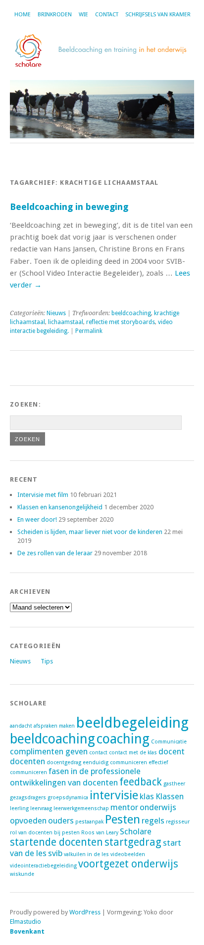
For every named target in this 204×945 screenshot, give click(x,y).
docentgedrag (64, 762)
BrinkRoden (55, 14)
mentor (124, 807)
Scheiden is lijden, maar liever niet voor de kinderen (89, 531)
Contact (106, 14)
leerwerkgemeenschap (81, 808)
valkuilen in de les (86, 854)
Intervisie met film (42, 494)
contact (98, 752)
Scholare (136, 831)
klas (147, 796)
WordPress (85, 912)
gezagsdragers (28, 797)
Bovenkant (27, 931)
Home (22, 14)
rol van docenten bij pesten (45, 832)
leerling (19, 808)
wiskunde (22, 874)
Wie (83, 14)
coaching (123, 738)
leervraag (41, 808)
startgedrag (132, 842)
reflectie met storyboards (120, 322)
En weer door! (37, 519)
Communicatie (169, 742)
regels (153, 820)
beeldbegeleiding (132, 722)
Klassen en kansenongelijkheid (59, 507)
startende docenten (56, 842)
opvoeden (28, 820)
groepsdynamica (68, 797)
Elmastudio (25, 921)
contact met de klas (133, 752)
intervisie (114, 795)
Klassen (169, 796)
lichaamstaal (65, 322)
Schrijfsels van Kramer (158, 14)
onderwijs (158, 807)
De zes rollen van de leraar (55, 553)
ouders (61, 820)
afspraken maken (54, 726)
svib (55, 853)
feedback (140, 782)
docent (171, 751)
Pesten (122, 819)
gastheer (174, 784)
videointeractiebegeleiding (43, 866)
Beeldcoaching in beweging (69, 207)
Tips (47, 661)
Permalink (88, 331)
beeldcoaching (131, 313)
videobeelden (127, 854)
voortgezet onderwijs (128, 864)
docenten (27, 761)
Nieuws (56, 313)
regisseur (178, 822)
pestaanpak (89, 822)
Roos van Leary (99, 832)
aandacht (21, 726)
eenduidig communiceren (115, 762)
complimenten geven (49, 751)
